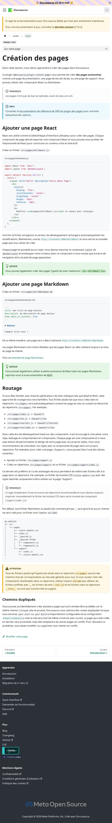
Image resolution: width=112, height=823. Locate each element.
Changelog (8, 735)
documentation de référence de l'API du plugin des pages (51, 111)
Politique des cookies (14, 783)
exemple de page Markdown (27, 357)
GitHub (6, 740)
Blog (4, 730)
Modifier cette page (17, 636)
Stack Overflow (10, 699)
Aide (4, 713)
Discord (6, 709)
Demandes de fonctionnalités (18, 704)
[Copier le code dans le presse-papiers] (106, 165)
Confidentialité (10, 774)
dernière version (64, 27)
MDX (49, 375)
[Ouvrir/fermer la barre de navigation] (4, 10)
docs (62, 96)
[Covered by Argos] (12, 757)
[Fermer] (110, 3)
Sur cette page (12, 48)
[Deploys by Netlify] (10, 753)
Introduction (9, 673)
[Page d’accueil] (5, 36)
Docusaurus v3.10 (50, 2)
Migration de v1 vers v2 (15, 683)
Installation (8, 678)
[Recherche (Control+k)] (107, 10)
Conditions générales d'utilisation (20, 778)
